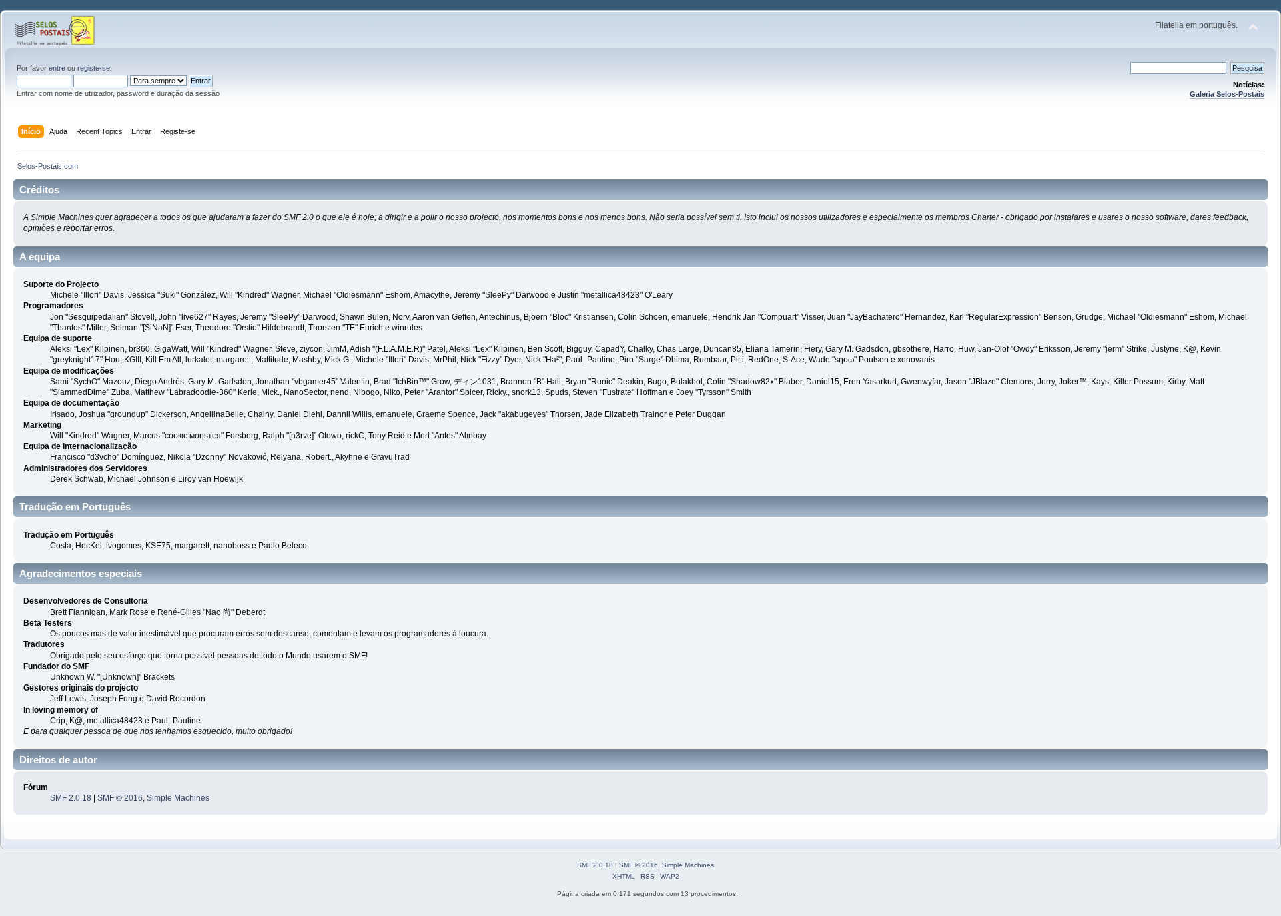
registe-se (93, 68)
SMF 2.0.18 (70, 798)
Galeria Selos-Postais (1227, 94)
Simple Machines (178, 798)
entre (57, 68)
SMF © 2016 (120, 798)
